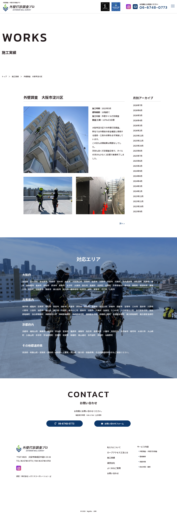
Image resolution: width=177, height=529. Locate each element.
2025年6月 (137, 160)
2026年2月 (137, 130)
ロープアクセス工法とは (117, 452)
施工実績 (15, 76)
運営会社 (111, 462)
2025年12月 (138, 135)
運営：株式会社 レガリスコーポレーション (32, 476)
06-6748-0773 (65, 423)
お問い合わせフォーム (113, 423)
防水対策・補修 (145, 467)
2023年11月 (138, 201)
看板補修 (143, 456)
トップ (4, 76)
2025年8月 (137, 150)
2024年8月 (137, 176)
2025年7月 (137, 155)
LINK (95, 511)
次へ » (122, 223)
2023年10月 (138, 206)
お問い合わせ (113, 473)
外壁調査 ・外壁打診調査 (148, 451)
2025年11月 (138, 140)
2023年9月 (137, 211)
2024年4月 (137, 181)
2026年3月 (137, 125)
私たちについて (114, 447)
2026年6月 (137, 110)
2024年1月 (137, 191)
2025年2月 (137, 165)
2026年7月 (137, 105)
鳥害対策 (143, 462)
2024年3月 (137, 186)
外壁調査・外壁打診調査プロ (11, 2)
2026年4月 (137, 120)
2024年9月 (137, 170)
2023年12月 (138, 196)
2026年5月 (137, 115)
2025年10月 (138, 145)
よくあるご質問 (114, 468)
